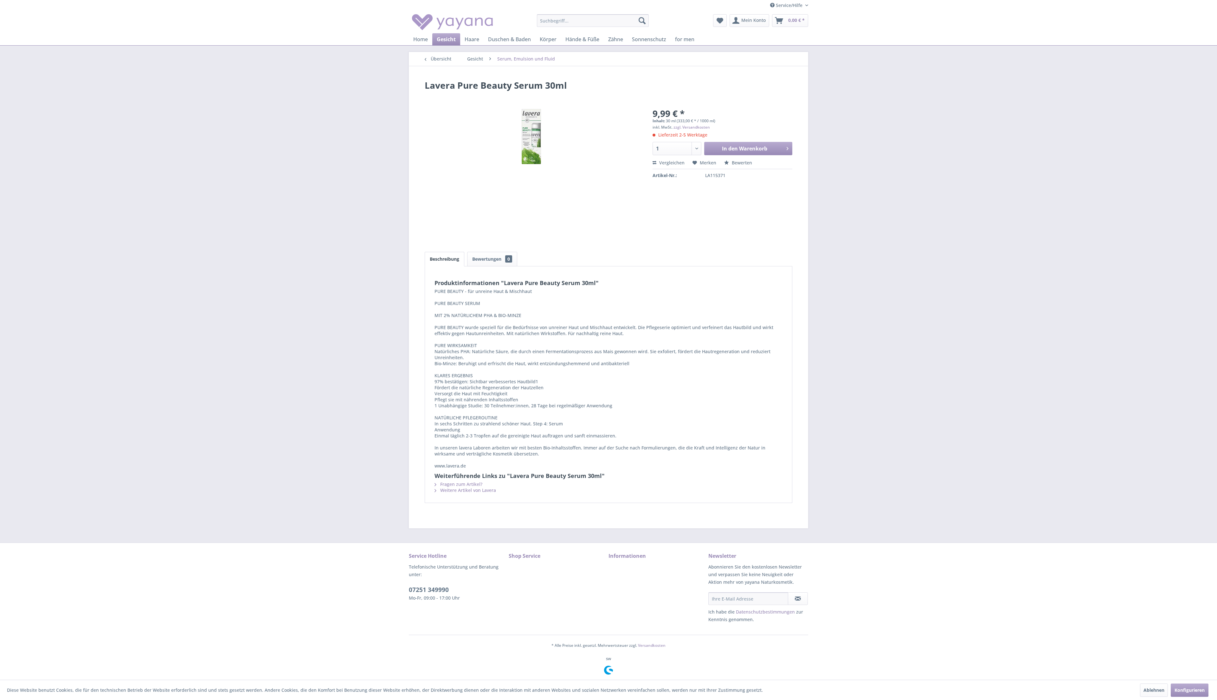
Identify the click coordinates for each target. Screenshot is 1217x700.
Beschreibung (444, 259)
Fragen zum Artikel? (460, 484)
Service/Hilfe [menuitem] (789, 5)
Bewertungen (491, 259)
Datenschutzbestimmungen (765, 612)
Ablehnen (1153, 690)
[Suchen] (642, 20)
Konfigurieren (1190, 690)
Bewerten (741, 163)
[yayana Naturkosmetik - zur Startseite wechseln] (452, 22)
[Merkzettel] (720, 20)
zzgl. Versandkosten (691, 127)
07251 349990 (429, 590)
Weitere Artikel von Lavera (467, 490)
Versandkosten (652, 645)
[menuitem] (593, 20)
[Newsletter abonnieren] (798, 598)
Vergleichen (671, 163)
